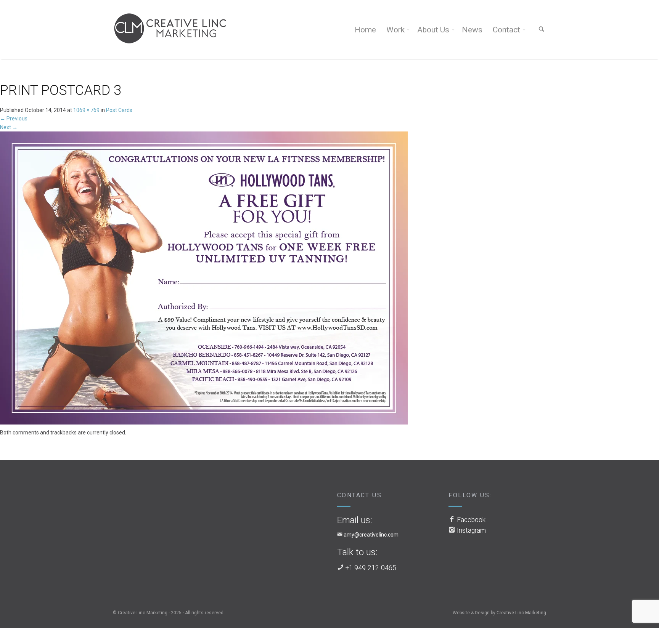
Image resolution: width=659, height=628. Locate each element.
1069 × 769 (86, 110)
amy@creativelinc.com (371, 535)
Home (365, 29)
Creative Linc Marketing (521, 612)
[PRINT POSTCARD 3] (204, 279)
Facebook (471, 520)
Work (395, 29)
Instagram (471, 530)
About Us (433, 29)
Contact (506, 29)
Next (9, 127)
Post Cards (119, 110)
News (472, 29)
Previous (13, 118)
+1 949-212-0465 (371, 568)
